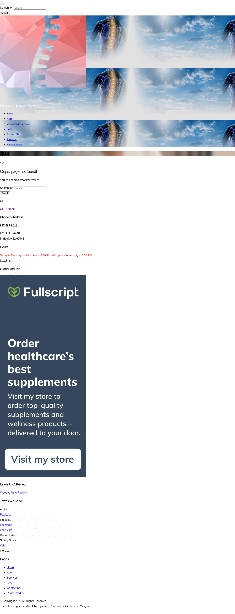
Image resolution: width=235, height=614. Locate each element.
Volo (3, 545)
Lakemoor (6, 524)
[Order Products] (43, 475)
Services (12, 577)
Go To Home (7, 208)
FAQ (9, 129)
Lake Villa (6, 530)
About (10, 118)
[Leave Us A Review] (13, 492)
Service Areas (14, 144)
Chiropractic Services (18, 124)
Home (10, 113)
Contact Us (13, 134)
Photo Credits (15, 593)
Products (12, 139)
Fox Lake (5, 514)
